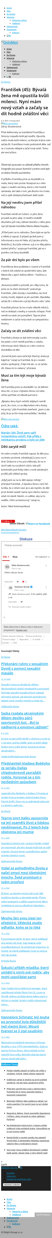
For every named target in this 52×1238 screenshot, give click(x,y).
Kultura (15, 32)
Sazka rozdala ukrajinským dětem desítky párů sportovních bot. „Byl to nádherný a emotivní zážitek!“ (25, 720)
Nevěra (16, 529)
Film (9, 11)
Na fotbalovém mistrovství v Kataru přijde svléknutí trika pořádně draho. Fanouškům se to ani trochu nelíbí (28, 1128)
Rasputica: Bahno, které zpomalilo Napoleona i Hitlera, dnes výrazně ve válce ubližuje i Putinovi (28, 1116)
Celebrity (5, 756)
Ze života (11, 14)
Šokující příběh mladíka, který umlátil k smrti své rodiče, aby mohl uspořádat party (25, 972)
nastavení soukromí (12, 1185)
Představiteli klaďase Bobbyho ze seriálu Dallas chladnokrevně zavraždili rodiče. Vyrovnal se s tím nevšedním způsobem (25, 772)
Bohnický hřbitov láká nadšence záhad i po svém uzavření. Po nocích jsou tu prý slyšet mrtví (27, 1104)
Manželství (6, 529)
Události (16, 23)
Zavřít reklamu (43, 1215)
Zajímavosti (12, 26)
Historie (10, 17)
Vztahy (23, 529)
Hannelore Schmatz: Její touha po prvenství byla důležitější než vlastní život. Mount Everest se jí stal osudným (25, 1024)
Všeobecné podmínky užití (19, 1179)
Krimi (9, 8)
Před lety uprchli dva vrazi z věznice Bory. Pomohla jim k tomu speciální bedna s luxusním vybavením (26, 1091)
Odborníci (11, 1176)
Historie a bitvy (19, 20)
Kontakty (11, 1173)
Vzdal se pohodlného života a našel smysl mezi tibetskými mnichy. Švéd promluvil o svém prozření (24, 875)
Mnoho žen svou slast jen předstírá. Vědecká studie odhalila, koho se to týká (21, 923)
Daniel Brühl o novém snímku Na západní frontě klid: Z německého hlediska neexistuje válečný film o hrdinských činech (28, 1140)
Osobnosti (12, 29)
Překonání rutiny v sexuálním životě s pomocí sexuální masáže (24, 668)
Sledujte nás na (9, 1167)
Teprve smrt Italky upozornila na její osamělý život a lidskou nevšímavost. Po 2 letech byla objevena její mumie (25, 825)
